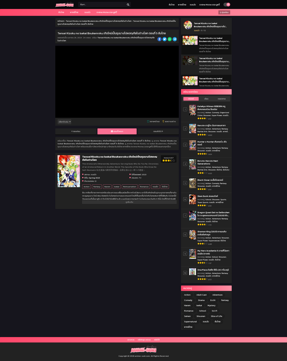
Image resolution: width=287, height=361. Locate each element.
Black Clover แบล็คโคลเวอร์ (210, 180)
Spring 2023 (94, 177)
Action (87, 186)
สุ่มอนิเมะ (225, 12)
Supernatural (214, 240)
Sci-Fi (214, 310)
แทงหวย (131, 339)
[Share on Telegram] (175, 39)
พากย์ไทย (182, 4)
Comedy (215, 112)
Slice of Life (216, 316)
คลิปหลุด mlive (144, 339)
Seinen (187, 316)
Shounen (207, 115)
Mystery (211, 305)
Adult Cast (201, 294)
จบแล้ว (193, 4)
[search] (128, 4)
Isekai (116, 186)
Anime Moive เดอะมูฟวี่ (209, 4)
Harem (107, 186)
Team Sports (202, 202)
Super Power (217, 115)
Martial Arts (202, 131)
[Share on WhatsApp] (170, 39)
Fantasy (96, 186)
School (208, 199)
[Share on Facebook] (159, 39)
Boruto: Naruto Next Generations (207, 162)
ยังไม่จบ (226, 169)
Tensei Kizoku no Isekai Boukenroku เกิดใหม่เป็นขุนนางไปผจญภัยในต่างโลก (209, 26)
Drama (201, 300)
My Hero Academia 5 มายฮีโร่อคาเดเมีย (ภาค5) (213, 252)
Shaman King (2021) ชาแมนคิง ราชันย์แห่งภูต (211, 233)
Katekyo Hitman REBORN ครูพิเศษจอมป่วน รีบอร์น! (211, 108)
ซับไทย (172, 4)
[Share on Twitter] (164, 39)
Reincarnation (129, 186)
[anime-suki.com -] (64, 6)
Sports (223, 199)
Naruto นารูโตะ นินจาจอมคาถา (211, 125)
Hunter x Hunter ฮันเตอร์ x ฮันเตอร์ (212, 143)
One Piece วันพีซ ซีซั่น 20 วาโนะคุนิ (213, 269)
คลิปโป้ (157, 339)
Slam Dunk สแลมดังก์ (207, 196)
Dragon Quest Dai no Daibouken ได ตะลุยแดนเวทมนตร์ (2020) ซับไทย (213, 214)
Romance (144, 186)
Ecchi (212, 300)
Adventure (216, 128)
